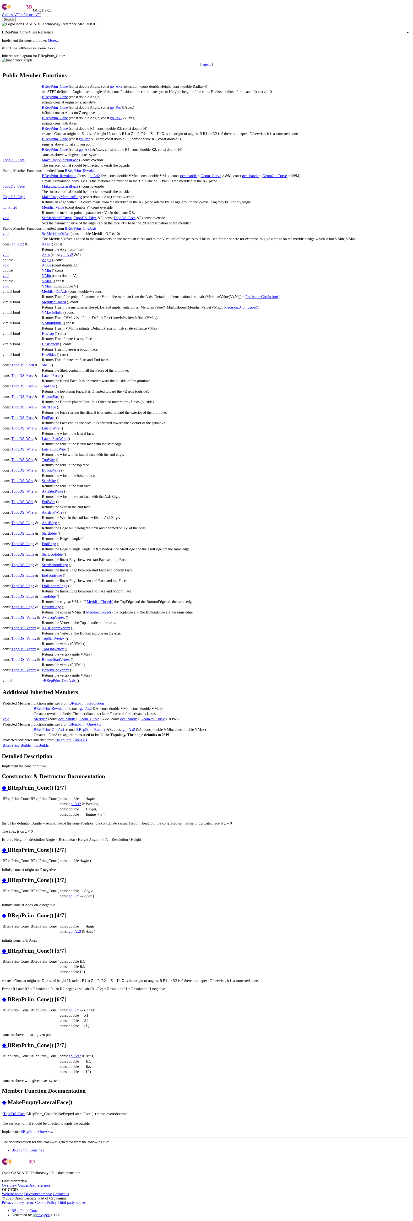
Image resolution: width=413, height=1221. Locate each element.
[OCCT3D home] (17, 10)
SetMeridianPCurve (57, 218)
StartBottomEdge (55, 565)
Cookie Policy (46, 1202)
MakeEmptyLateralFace (60, 160)
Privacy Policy (13, 1202)
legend (206, 64)
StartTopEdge (52, 554)
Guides (7, 15)
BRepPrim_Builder (90, 729)
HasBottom (50, 344)
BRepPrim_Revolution (82, 170)
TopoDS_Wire (22, 428)
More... (53, 40)
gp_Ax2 (116, 86)
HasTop (48, 333)
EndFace (48, 418)
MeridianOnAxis (54, 291)
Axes (46, 244)
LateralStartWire (54, 439)
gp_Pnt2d (10, 207)
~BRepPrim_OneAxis (59, 680)
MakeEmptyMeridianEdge (62, 197)
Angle (46, 260)
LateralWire (51, 428)
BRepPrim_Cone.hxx (27, 1150)
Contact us (61, 1194)
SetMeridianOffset (56, 234)
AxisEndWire (52, 512)
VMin (46, 270)
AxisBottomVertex (56, 628)
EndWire (48, 502)
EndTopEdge (52, 575)
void (6, 218)
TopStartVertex (53, 638)
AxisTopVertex (53, 617)
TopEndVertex (53, 649)
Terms (29, 1202)
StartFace (49, 407)
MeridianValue (53, 207)
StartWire (49, 481)
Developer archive (38, 1194)
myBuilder (42, 745)
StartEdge (49, 533)
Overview (9, 1185)
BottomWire (51, 470)
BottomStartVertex (56, 659)
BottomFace (51, 397)
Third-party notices (72, 1202)
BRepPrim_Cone (55, 86)
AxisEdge (49, 523)
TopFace (48, 386)
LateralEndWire (54, 449)
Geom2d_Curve (274, 176)
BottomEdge (51, 607)
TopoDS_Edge (14, 197)
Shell (45, 365)
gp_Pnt (115, 107)
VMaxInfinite (52, 312)
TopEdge (49, 596)
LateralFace (51, 376)
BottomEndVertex (55, 670)
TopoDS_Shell (22, 365)
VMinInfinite (52, 323)
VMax (47, 281)
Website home (12, 1194)
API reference (39, 1185)
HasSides (49, 355)
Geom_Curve (211, 176)
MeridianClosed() (100, 602)
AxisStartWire (52, 491)
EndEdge (49, 544)
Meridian (40, 719)
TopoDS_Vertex (23, 617)
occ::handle (188, 176)
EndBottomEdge (54, 586)
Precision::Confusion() (262, 297)
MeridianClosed (54, 302)
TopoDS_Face (14, 160)
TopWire (48, 460)
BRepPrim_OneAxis (80, 228)
